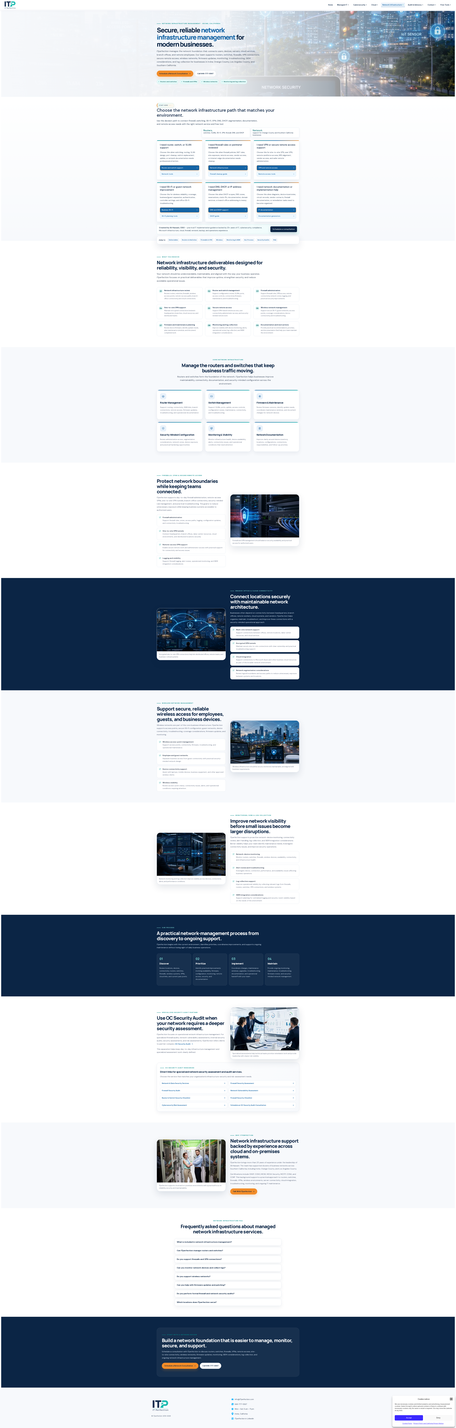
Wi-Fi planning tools (170, 216)
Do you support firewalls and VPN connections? (199, 1259)
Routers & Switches (189, 240)
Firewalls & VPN (206, 240)
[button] (451, 1399)
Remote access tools (267, 174)
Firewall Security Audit (171, 1091)
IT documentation (266, 210)
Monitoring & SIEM (233, 240)
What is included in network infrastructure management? (204, 1242)
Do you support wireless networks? (193, 1276)
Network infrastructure (219, 168)
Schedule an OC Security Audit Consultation (248, 1105)
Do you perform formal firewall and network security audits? (205, 1293)
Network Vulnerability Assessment (244, 1091)
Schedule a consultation (284, 229)
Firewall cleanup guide (218, 174)
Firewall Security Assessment (242, 1083)
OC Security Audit (183, 1044)
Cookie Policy (407, 1423)
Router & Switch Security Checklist (176, 1098)
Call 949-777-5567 (205, 73)
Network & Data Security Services (175, 1083)
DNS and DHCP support (219, 210)
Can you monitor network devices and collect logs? (201, 1268)
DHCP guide (214, 216)
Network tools (167, 174)
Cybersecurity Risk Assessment (174, 1105)
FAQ (274, 240)
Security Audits (263, 240)
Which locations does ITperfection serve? (197, 1302)
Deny (438, 1418)
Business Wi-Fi (167, 210)
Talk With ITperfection (242, 1191)
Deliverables (173, 240)
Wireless (219, 240)
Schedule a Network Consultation (173, 73)
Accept (409, 1418)
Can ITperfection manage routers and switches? (200, 1250)
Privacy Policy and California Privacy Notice (428, 1423)
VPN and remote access (268, 168)
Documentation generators (269, 216)
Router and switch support (172, 168)
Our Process (249, 240)
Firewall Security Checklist (241, 1098)
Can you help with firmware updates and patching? (201, 1285)
